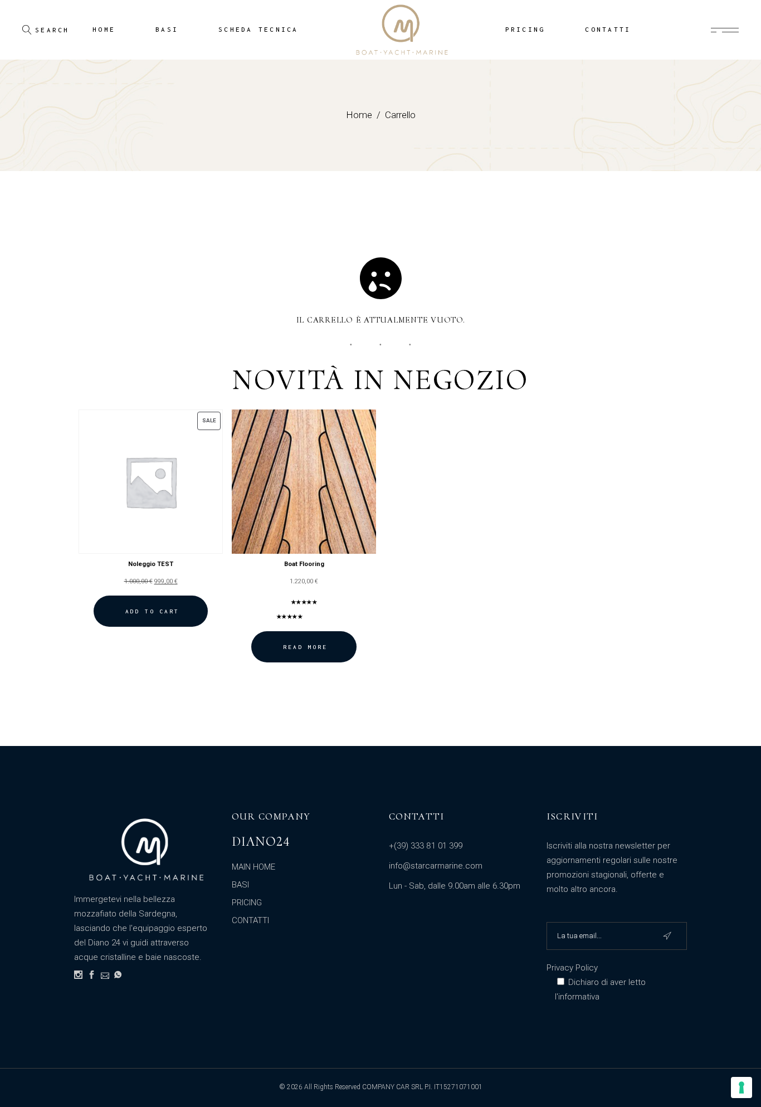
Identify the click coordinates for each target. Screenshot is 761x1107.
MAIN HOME (253, 867)
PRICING (247, 903)
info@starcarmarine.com (435, 866)
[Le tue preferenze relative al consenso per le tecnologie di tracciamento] (741, 1087)
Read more (305, 646)
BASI (240, 885)
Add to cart (152, 611)
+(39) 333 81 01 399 (425, 846)
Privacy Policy (572, 968)
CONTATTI (250, 920)
